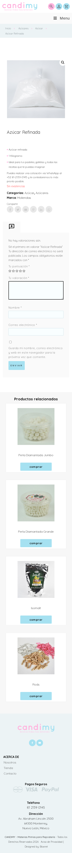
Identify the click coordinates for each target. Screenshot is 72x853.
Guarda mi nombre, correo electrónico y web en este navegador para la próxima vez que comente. (35, 352)
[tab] (11, 227)
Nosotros (10, 762)
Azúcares (23, 28)
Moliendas (24, 198)
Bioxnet (44, 846)
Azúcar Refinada (14, 33)
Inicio (8, 28)
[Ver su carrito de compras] (66, 6)
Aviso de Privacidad (52, 841)
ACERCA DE (11, 757)
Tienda (8, 768)
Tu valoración (18, 278)
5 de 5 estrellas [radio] (24, 271)
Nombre (15, 307)
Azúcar (39, 28)
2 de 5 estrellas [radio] (13, 271)
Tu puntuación (19, 266)
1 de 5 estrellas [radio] (9, 271)
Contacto (10, 773)
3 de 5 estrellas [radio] (17, 271)
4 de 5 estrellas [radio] (20, 271)
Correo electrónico (22, 325)
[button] (62, 62)
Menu (65, 18)
